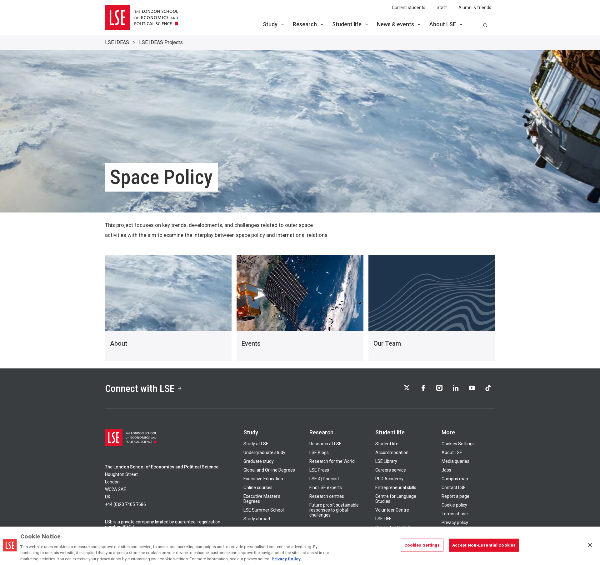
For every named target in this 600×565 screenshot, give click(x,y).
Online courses (257, 487)
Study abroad (256, 518)
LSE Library (386, 461)
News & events (395, 24)
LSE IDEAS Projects (161, 42)
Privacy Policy (286, 558)
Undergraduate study (264, 452)
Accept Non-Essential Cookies (484, 545)
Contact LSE (454, 487)
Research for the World (332, 461)
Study (270, 24)
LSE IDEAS (117, 42)
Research (305, 24)
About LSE (442, 24)
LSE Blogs (319, 452)
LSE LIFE (383, 518)
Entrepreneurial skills (395, 487)
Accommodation (391, 452)
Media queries (455, 461)
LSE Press (319, 470)
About (118, 343)
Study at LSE (255, 443)
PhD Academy (389, 478)
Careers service (390, 470)
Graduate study (258, 461)
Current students (408, 7)
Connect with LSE (140, 388)
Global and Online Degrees (269, 470)
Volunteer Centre (392, 510)
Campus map (455, 478)
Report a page (455, 496)
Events (251, 343)
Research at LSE (325, 443)
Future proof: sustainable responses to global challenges (334, 510)
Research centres (326, 496)
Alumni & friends (474, 7)
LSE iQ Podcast (324, 478)
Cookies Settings (458, 443)
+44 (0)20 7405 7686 (125, 504)
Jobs (446, 470)
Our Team (387, 343)
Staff (442, 7)
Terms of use (455, 513)
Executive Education (263, 478)
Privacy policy (455, 522)
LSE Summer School (263, 510)
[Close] (590, 545)
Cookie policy (454, 505)
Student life (347, 24)
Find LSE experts (325, 487)
